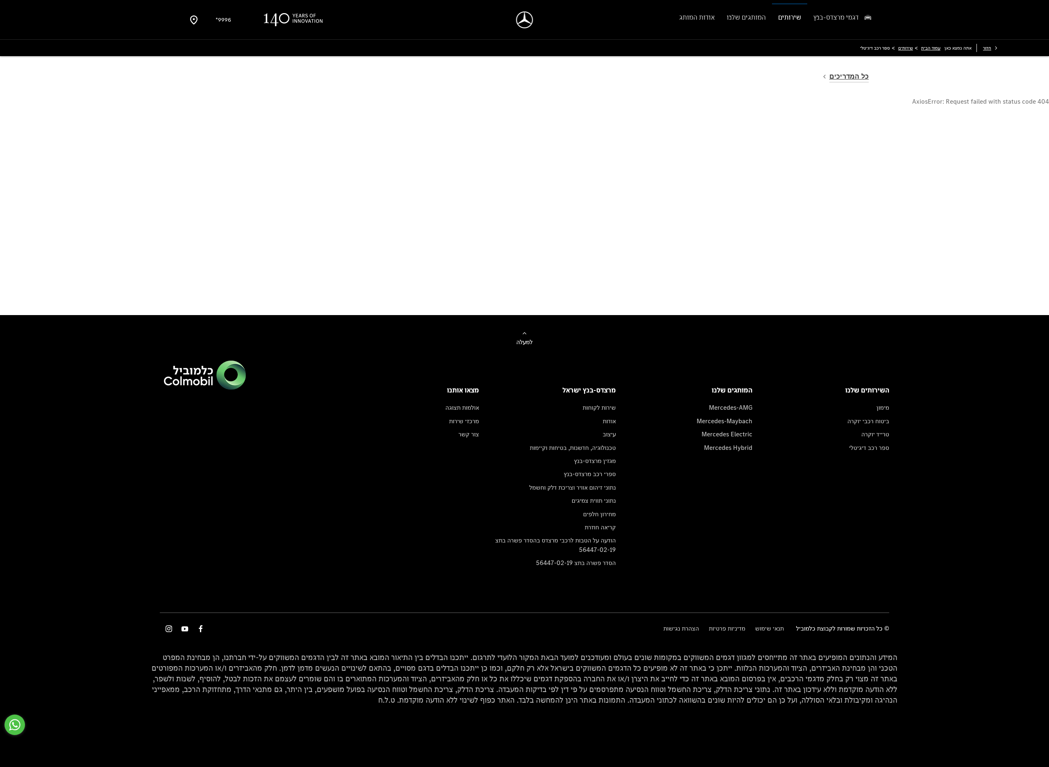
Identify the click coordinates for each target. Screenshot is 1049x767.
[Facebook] (201, 629)
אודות (609, 421)
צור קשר (469, 434)
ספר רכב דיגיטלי (869, 447)
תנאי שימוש (769, 628)
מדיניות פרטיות (727, 628)
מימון (882, 407)
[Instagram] (169, 629)
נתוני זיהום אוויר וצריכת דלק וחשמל (572, 487)
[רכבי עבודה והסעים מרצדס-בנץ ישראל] (524, 19)
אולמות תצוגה (462, 407)
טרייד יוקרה (875, 434)
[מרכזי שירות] (193, 19)
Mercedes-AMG (730, 407)
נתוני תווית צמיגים (594, 500)
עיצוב (609, 434)
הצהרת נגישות (681, 628)
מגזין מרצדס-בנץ (595, 460)
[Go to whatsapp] (15, 725)
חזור (987, 48)
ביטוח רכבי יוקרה (868, 421)
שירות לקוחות (599, 407)
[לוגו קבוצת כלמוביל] (205, 387)
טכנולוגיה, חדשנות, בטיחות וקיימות (573, 447)
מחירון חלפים (599, 514)
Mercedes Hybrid (728, 447)
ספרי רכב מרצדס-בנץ (590, 474)
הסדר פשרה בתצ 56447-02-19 (576, 562)
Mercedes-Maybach (724, 421)
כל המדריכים (849, 76)
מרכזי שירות (464, 421)
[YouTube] (185, 629)
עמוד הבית (930, 48)
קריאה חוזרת (600, 527)
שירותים (905, 48)
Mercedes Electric (727, 434)
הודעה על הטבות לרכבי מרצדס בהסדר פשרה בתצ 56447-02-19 (555, 545)
